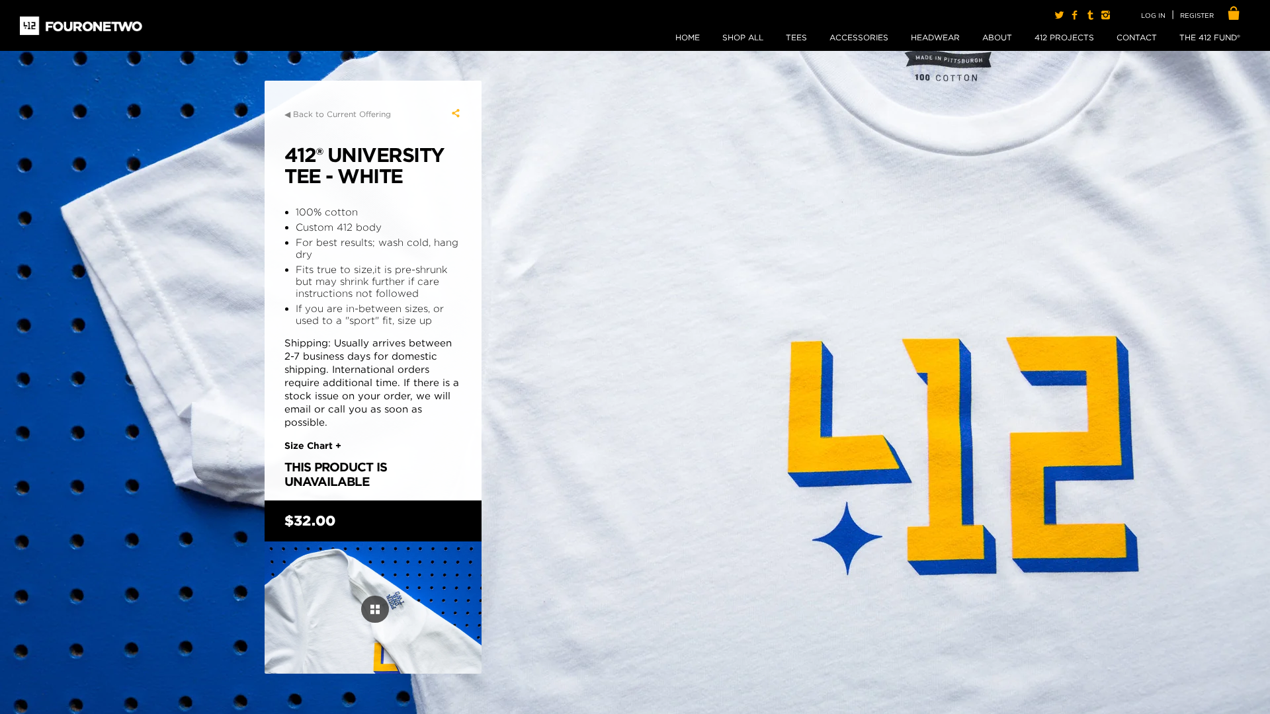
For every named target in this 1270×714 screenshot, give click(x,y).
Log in (1153, 15)
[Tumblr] (1089, 15)
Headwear (935, 37)
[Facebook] (1074, 15)
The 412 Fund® (1209, 37)
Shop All (742, 37)
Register (1197, 15)
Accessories (858, 37)
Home (687, 37)
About (997, 37)
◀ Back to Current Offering (337, 114)
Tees (796, 37)
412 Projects (1064, 37)
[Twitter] (1059, 15)
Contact (1137, 37)
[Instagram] (1105, 15)
